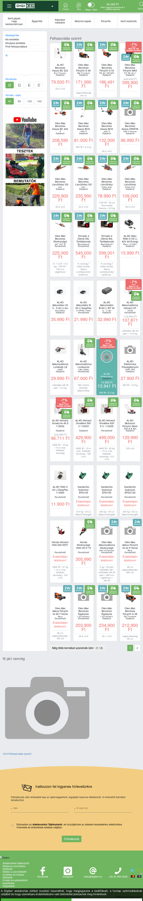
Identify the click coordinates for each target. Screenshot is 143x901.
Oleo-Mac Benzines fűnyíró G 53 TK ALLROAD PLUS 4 (106, 68)
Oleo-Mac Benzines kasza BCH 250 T (83, 127)
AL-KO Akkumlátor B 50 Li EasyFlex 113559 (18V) (84, 306)
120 (29, 101)
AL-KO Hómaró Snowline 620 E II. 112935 (107, 423)
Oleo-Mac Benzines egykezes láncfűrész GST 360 (107, 612)
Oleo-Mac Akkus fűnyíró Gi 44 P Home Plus (130, 546)
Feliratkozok (71, 839)
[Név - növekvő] (10, 85)
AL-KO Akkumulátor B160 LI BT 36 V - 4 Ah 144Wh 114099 (107, 306)
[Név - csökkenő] (19, 85)
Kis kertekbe (12, 39)
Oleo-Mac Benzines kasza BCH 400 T (106, 127)
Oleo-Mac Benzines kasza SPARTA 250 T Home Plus (130, 127)
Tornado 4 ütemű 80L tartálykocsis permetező (107, 239)
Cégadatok (9, 885)
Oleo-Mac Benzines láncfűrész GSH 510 (130, 182)
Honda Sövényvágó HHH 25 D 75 (83, 545)
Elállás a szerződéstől (15, 871)
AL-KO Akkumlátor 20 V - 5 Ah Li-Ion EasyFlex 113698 (60, 306)
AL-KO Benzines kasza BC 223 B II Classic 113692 (60, 68)
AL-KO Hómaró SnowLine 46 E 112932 (60, 423)
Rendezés (11, 79)
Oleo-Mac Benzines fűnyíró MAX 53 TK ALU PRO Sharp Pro (130, 68)
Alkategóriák (12, 35)
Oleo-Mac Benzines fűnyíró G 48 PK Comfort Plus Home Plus (83, 68)
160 (39, 101)
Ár (6, 55)
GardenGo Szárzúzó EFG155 (107, 489)
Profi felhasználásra (16, 46)
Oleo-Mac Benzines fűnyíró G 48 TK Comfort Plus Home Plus (130, 612)
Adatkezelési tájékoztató (16, 863)
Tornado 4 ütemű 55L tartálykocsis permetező (83, 239)
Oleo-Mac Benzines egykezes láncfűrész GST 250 (83, 612)
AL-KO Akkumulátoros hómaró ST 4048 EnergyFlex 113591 (130, 306)
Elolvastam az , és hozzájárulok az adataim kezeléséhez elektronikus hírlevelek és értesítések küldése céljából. (69, 826)
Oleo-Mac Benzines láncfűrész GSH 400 (107, 182)
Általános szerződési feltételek (14, 867)
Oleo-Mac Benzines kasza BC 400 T (60, 127)
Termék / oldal (13, 95)
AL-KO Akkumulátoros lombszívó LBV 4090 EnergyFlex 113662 (83, 365)
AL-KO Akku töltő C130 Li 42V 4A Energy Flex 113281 (130, 239)
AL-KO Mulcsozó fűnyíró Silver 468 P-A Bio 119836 (130, 424)
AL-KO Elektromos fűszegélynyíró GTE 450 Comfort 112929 (130, 365)
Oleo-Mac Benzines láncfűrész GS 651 (83, 182)
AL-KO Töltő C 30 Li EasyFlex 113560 (60, 489)
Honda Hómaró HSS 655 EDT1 (60, 544)
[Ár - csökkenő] (39, 85)
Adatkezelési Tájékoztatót (47, 824)
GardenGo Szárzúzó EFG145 (83, 489)
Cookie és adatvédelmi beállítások (15, 881)
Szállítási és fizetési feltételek (13, 876)
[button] (30, 4)
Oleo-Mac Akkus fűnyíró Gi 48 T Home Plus (60, 612)
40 (9, 101)
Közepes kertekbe (15, 43)
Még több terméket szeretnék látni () (77, 648)
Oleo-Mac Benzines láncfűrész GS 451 (60, 182)
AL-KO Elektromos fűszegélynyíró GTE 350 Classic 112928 (106, 374)
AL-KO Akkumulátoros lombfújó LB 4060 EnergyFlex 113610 (60, 365)
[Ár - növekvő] (29, 85)
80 (19, 101)
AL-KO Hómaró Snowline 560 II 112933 (83, 423)
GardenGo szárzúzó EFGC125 (130, 489)
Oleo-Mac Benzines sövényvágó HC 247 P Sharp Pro (60, 239)
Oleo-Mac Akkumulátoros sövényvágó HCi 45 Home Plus (107, 546)
